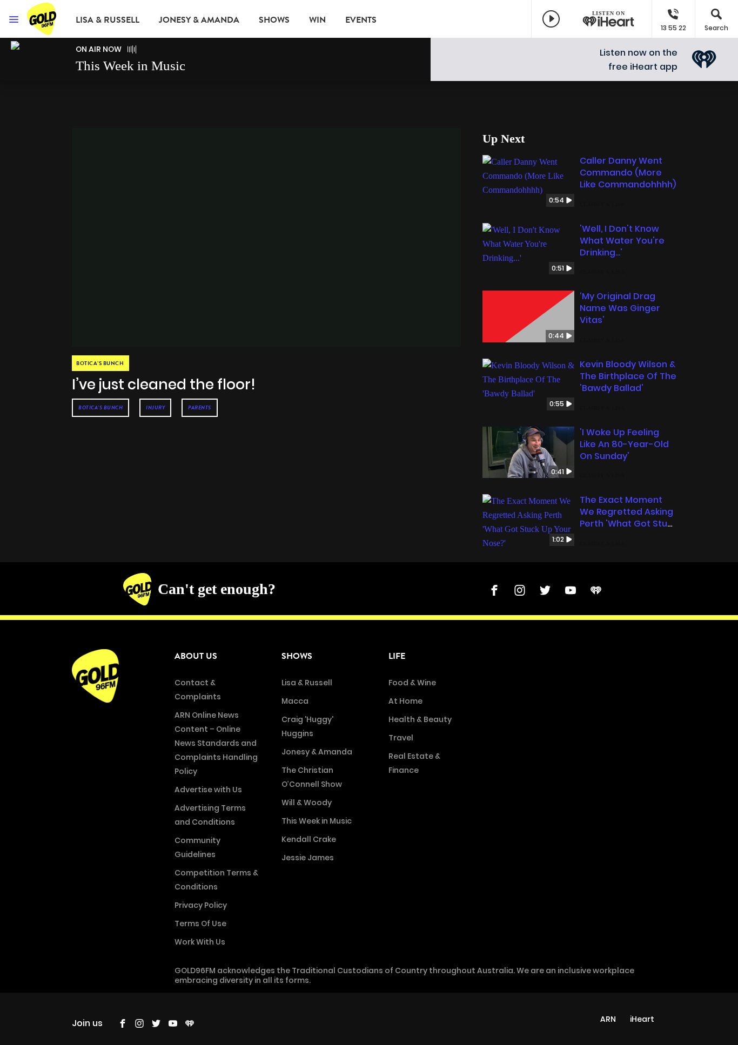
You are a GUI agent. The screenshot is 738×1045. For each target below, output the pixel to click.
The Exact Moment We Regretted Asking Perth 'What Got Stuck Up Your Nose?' (628, 518)
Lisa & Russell (107, 20)
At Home (405, 701)
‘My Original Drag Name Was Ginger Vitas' (620, 308)
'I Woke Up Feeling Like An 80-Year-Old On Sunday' (624, 444)
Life (396, 656)
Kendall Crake (308, 839)
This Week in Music (316, 820)
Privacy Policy (201, 905)
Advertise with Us (208, 789)
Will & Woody (306, 802)
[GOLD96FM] (43, 19)
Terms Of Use (200, 923)
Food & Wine (412, 682)
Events (361, 20)
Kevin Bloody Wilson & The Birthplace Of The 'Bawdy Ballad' (628, 376)
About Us (196, 656)
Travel (400, 737)
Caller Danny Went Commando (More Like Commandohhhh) (628, 172)
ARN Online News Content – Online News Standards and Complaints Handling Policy (216, 743)
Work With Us (200, 941)
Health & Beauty (420, 719)
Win (317, 20)
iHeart (642, 1019)
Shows (274, 20)
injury (155, 407)
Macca (294, 701)
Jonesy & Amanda (199, 20)
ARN (608, 1019)
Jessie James (307, 857)
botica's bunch (100, 407)
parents (199, 407)
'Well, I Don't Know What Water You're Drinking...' (622, 241)
